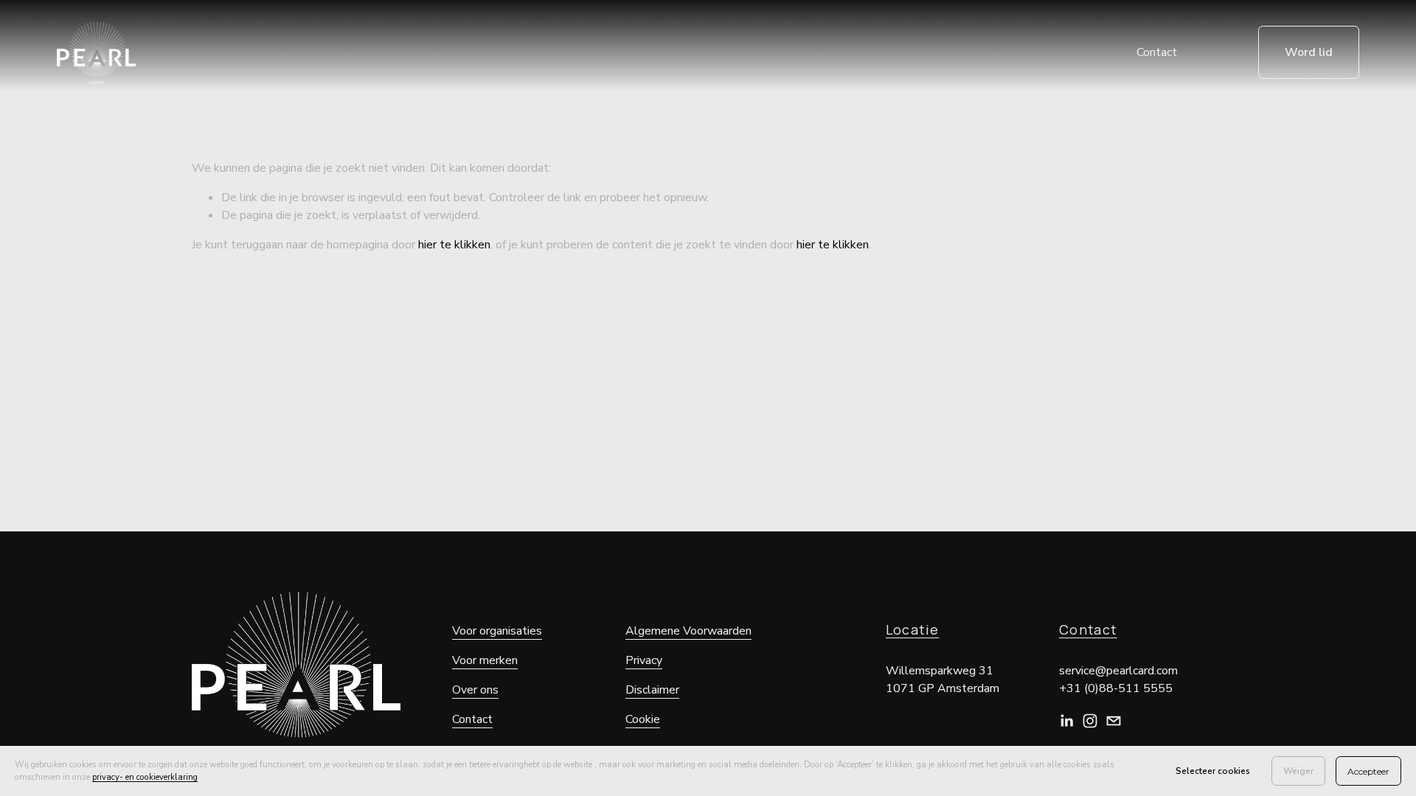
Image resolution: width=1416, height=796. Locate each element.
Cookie (642, 719)
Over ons (475, 690)
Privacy (643, 660)
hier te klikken (454, 245)
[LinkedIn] (1066, 720)
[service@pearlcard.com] (1113, 720)
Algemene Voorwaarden (688, 631)
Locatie (913, 630)
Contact (1156, 52)
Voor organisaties (497, 631)
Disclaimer (652, 690)
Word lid (1309, 52)
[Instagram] (1090, 720)
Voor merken (485, 660)
